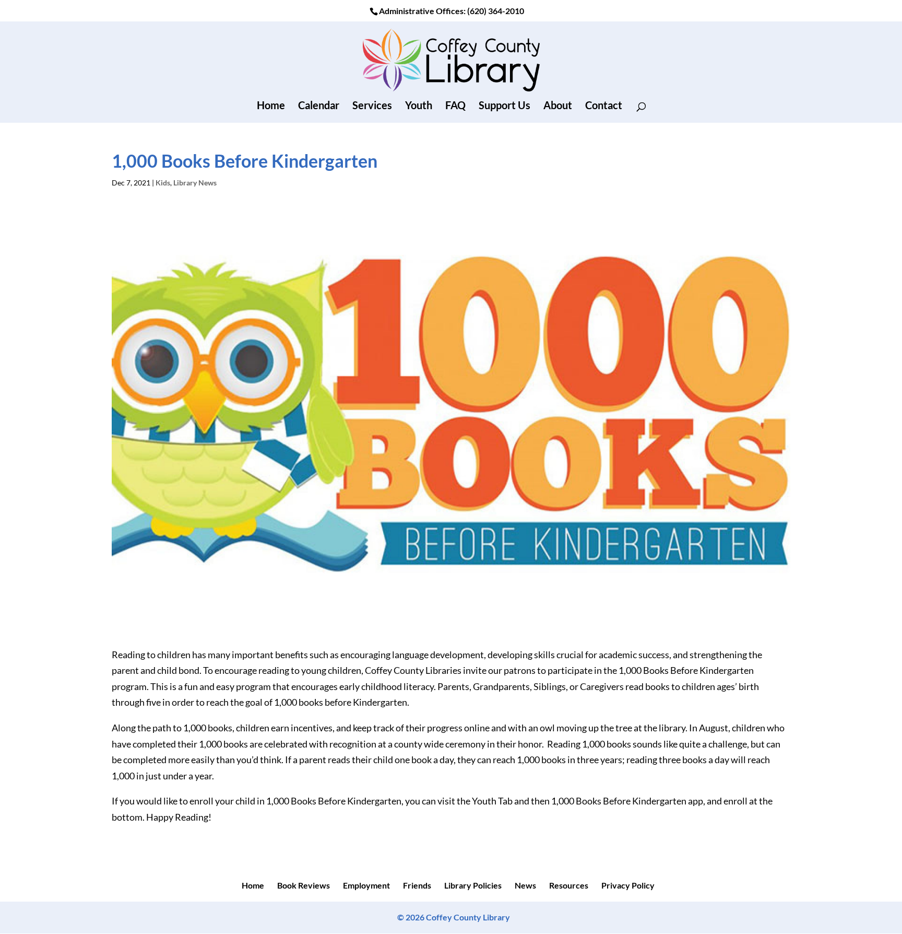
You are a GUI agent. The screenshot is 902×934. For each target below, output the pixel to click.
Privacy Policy (628, 885)
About (557, 106)
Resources (568, 885)
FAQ (455, 106)
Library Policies (473, 885)
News (525, 885)
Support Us (504, 106)
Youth (418, 106)
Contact (603, 106)
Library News (195, 182)
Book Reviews (303, 885)
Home (271, 106)
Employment (366, 885)
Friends (417, 885)
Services (372, 106)
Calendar (318, 106)
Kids (163, 182)
